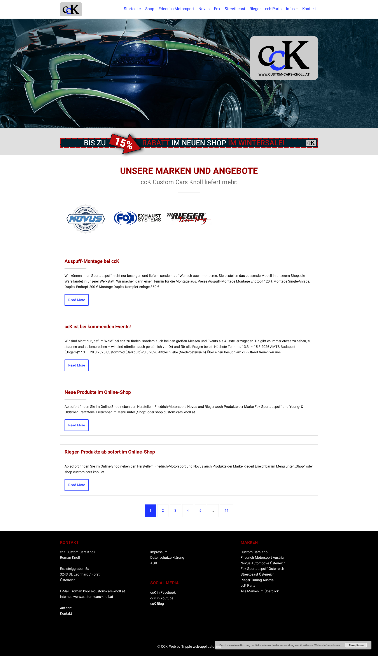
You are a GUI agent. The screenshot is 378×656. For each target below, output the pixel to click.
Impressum (159, 552)
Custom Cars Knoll (255, 552)
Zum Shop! (189, 138)
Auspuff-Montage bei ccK (92, 261)
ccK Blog (157, 604)
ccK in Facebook (163, 592)
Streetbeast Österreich (258, 574)
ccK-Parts (273, 9)
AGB (153, 563)
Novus (204, 9)
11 (227, 510)
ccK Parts (248, 585)
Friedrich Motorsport (176, 9)
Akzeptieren (356, 645)
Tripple (187, 646)
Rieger (255, 9)
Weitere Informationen (327, 645)
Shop (149, 9)
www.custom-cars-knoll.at (93, 597)
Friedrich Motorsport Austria (262, 557)
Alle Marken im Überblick (260, 591)
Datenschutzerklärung (167, 557)
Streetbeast (235, 9)
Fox (217, 9)
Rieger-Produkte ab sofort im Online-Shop (110, 452)
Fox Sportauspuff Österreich (262, 569)
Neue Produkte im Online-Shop (98, 392)
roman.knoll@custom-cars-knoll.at (98, 591)
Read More (76, 300)
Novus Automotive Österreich (263, 563)
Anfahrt (66, 608)
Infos (290, 9)
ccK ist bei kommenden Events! (98, 326)
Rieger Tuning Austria (257, 580)
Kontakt (309, 9)
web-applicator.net (207, 646)
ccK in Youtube (161, 598)
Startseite (132, 9)
